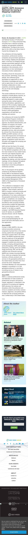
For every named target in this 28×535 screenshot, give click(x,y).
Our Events (13, 464)
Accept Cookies (14, 532)
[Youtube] (19, 443)
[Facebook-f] (10, 443)
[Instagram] (13, 443)
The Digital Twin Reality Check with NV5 (16, 393)
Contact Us (13, 475)
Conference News (8, 23)
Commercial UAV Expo (13, 468)
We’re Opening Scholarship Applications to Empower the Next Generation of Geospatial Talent (13, 339)
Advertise (13, 478)
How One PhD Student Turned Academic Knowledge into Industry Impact (16, 397)
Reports (14, 460)
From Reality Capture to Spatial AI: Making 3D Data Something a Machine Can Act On (13, 378)
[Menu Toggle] (25, 2)
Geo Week (13, 466)
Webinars (13, 458)
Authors (14, 480)
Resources (13, 455)
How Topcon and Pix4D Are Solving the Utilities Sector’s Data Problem (16, 402)
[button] (18, 23)
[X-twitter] (7, 443)
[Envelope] (22, 443)
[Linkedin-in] (16, 443)
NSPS (10, 41)
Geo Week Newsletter (13, 449)
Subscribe (14, 427)
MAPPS (24, 38)
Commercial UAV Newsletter (13, 452)
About (13, 473)
